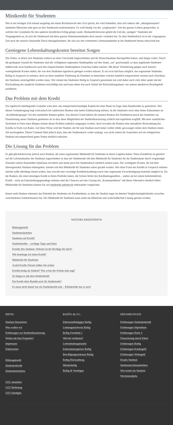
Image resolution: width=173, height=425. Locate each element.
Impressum (11, 343)
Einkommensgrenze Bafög (77, 349)
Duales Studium (128, 359)
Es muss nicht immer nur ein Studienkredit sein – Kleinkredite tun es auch (51, 286)
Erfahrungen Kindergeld (133, 349)
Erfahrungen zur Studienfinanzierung (25, 332)
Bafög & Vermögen (73, 370)
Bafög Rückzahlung (73, 359)
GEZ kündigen (13, 392)
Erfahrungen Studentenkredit (135, 322)
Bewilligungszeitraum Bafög (78, 354)
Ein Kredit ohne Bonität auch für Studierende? (37, 281)
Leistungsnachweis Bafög (76, 327)
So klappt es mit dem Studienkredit (30, 276)
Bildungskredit (20, 227)
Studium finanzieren (86, 5)
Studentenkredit (13, 365)
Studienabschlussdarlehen (134, 365)
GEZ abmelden (13, 382)
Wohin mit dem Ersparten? (19, 338)
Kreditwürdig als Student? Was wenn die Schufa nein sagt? (43, 270)
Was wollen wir (13, 327)
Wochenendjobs (128, 376)
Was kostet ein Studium (132, 370)
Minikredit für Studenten (25, 259)
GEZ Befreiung (13, 387)
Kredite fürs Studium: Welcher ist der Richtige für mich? (42, 249)
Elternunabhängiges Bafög (77, 322)
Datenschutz (12, 349)
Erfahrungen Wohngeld (132, 354)
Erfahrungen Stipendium (133, 327)
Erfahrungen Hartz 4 (131, 332)
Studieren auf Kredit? (23, 238)
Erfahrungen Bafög (130, 343)
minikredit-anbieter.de (61, 184)
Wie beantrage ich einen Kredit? (29, 254)
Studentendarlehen (22, 232)
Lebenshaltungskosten (74, 343)
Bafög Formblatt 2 (72, 332)
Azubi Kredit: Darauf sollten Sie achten (33, 265)
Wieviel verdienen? (73, 338)
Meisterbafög (70, 365)
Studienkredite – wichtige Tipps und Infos (34, 243)
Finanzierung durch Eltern (134, 338)
